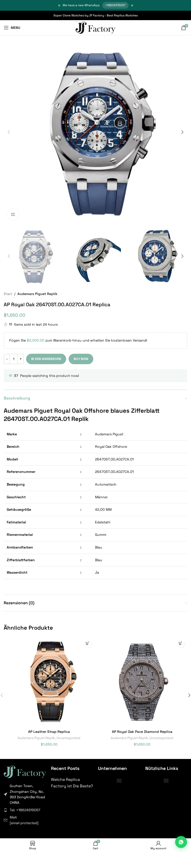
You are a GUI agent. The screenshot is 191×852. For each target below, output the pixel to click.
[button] (9, 132)
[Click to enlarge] (13, 214)
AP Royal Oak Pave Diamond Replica (142, 731)
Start (8, 294)
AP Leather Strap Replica (49, 731)
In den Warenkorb (46, 359)
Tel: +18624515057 (25, 810)
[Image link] (25, 771)
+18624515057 (115, 5)
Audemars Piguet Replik (37, 294)
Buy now (81, 359)
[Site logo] (96, 27)
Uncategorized (68, 738)
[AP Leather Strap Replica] (49, 682)
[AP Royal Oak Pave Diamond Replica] (142, 682)
